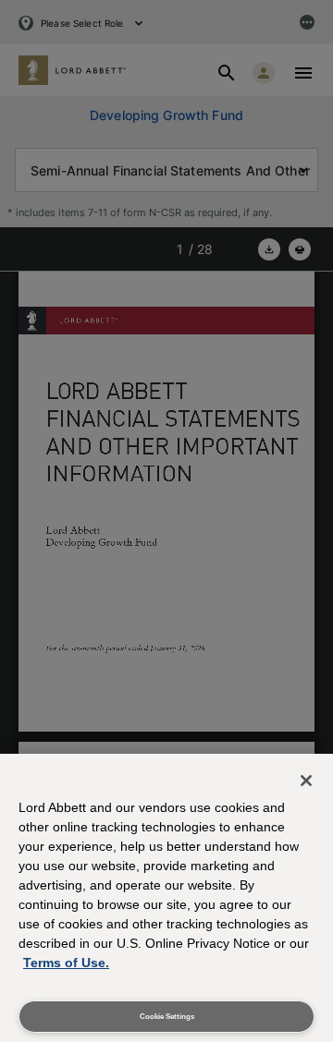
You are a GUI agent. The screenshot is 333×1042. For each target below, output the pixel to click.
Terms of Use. (66, 962)
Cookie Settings (167, 1016)
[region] (166, 898)
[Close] (306, 780)
